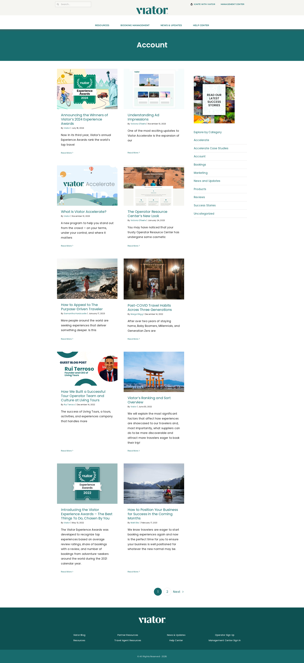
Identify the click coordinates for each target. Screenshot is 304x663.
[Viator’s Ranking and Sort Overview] (154, 372)
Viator (67, 128)
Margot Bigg (137, 314)
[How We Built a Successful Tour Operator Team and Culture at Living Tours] (87, 369)
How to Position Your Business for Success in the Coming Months (153, 514)
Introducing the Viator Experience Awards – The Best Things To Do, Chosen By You (86, 514)
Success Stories (205, 205)
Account (200, 156)
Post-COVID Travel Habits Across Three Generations (150, 307)
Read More (66, 152)
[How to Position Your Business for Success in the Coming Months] (154, 483)
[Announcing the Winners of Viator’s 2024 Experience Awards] (87, 89)
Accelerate (201, 140)
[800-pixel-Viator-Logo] (152, 7)
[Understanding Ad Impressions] (154, 89)
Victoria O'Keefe (138, 123)
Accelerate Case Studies (211, 148)
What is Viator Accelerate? (83, 211)
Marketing (201, 173)
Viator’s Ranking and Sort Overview (149, 400)
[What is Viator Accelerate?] (87, 185)
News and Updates (207, 181)
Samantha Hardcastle (75, 313)
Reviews (199, 197)
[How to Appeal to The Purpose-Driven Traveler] (87, 279)
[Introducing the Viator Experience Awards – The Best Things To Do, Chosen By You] (87, 483)
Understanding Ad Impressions (143, 117)
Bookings (200, 165)
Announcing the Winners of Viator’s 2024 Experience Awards (84, 119)
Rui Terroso (69, 404)
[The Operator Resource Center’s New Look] (154, 185)
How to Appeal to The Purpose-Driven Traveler (82, 306)
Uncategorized (204, 214)
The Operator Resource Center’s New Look (147, 213)
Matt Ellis (135, 522)
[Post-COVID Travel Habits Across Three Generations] (154, 279)
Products (200, 189)
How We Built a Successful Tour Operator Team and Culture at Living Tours (83, 396)
